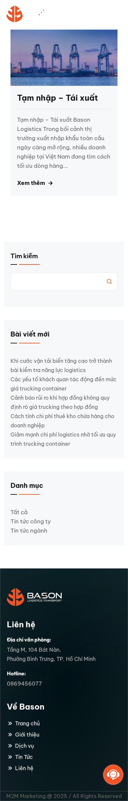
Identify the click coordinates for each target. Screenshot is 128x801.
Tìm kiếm (24, 256)
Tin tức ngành (29, 530)
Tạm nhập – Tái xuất (57, 98)
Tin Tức (24, 757)
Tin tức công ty (31, 521)
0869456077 (24, 683)
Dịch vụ (24, 745)
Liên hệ (24, 768)
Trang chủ (27, 723)
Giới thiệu (27, 734)
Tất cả (19, 512)
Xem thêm (31, 183)
